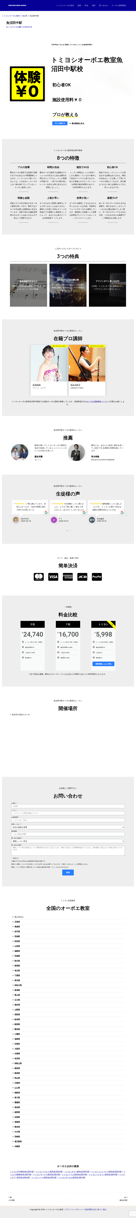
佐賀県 (17, 1117)
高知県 (17, 1107)
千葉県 (17, 975)
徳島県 (17, 1093)
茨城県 (17, 956)
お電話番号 (15, 817)
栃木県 (17, 961)
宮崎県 (17, 1136)
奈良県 (17, 1058)
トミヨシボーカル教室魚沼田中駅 (71, 1177)
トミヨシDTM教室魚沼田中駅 (22, 1172)
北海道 (17, 922)
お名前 (13, 803)
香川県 (17, 1097)
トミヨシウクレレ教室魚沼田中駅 (49, 1172)
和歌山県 (18, 1063)
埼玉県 (17, 970)
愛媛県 (17, 1102)
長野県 (17, 1014)
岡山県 (17, 1078)
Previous (9, 516)
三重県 (17, 1034)
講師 (79, 5)
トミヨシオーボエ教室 (65, 5)
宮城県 (17, 936)
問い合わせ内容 (16, 845)
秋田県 (17, 941)
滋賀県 (17, 1039)
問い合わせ (103, 5)
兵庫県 (17, 1053)
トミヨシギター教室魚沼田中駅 (76, 1172)
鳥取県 (17, 1068)
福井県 (17, 1005)
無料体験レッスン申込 (103, 664)
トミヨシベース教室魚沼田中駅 (44, 1177)
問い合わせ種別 (16, 838)
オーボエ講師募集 (119, 5)
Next (127, 516)
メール (13, 810)
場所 (93, 5)
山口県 (17, 1088)
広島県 (17, 1083)
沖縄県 (17, 1146)
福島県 (17, 951)
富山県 (17, 995)
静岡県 (17, 1024)
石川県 (17, 1000)
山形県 (17, 946)
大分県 (17, 1132)
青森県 (17, 926)
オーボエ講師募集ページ (97, 401)
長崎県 (17, 1122)
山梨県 (17, 1010)
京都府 (17, 1044)
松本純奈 (37, 385)
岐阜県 (17, 1019)
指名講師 (14, 831)
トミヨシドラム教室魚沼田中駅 (74, 1174)
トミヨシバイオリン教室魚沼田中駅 (103, 1174)
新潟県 (17, 990)
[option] (49, 370)
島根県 (17, 1073)
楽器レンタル (15, 824)
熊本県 (17, 1127)
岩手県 (17, 931)
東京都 (17, 980)
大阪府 (17, 1049)
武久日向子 (75, 385)
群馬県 (17, 966)
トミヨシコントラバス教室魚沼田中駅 (106, 1172)
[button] (68, 916)
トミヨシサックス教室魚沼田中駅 (46, 1174)
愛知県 (17, 1029)
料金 (86, 5)
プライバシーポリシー (74, 1209)
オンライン (19, 917)
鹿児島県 (18, 1141)
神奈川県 (18, 985)
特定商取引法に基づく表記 (95, 1209)
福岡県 (17, 1112)
